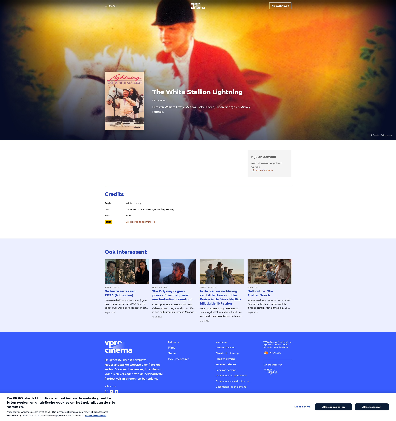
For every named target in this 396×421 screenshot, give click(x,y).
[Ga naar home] (198, 6)
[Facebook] (116, 391)
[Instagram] (106, 391)
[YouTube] (111, 391)
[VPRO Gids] (270, 372)
